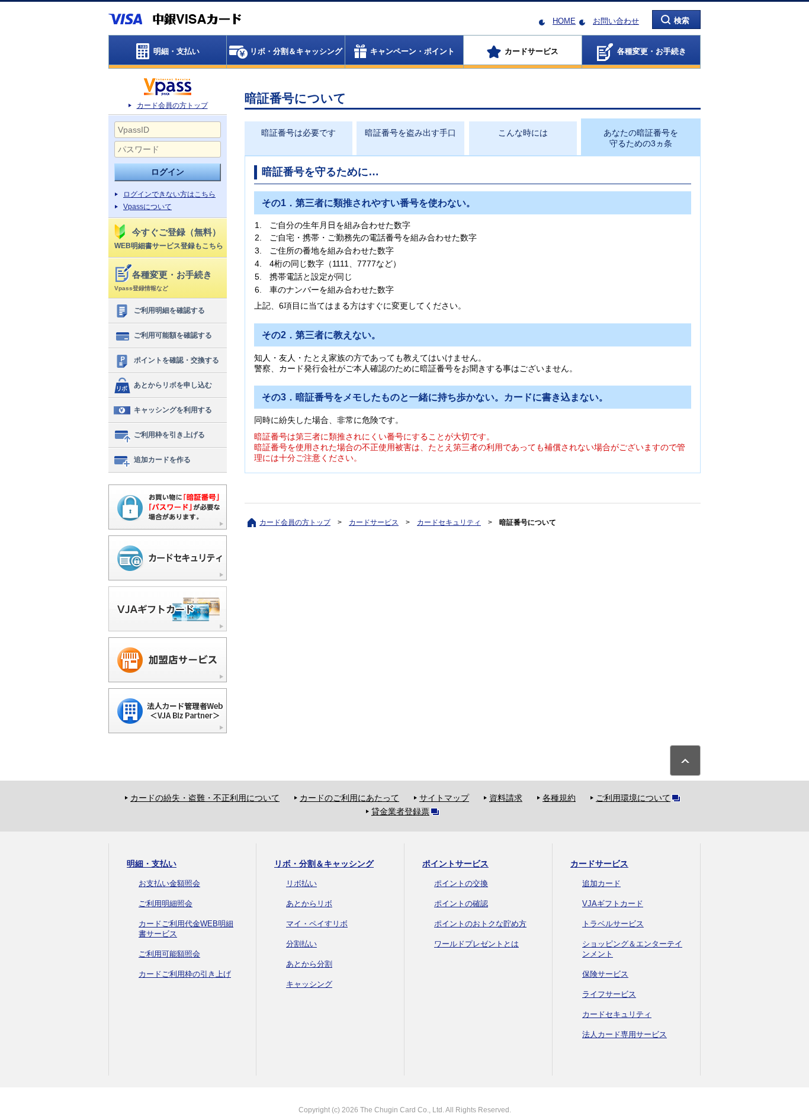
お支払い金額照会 (169, 883)
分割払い (301, 943)
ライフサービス (609, 994)
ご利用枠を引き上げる (169, 435)
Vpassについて (147, 207)
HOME (564, 21)
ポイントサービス (455, 863)
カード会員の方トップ (172, 105)
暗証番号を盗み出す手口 (410, 132)
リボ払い (301, 883)
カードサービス (374, 522)
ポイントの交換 (461, 883)
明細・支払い (151, 863)
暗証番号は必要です (298, 132)
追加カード (601, 883)
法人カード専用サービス (624, 1034)
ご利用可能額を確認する (173, 335)
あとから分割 (309, 963)
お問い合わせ (616, 21)
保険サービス (605, 974)
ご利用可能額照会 (169, 953)
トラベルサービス (613, 923)
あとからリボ (309, 903)
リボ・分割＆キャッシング (324, 863)
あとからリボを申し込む (173, 385)
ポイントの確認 (461, 903)
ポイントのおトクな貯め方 (480, 923)
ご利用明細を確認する (169, 310)
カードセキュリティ (449, 522)
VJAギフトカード (612, 903)
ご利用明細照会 (165, 903)
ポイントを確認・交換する (176, 360)
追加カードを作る (162, 459)
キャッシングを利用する (173, 410)
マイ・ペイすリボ (317, 923)
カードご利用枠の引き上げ (185, 974)
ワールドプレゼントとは (476, 943)
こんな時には (523, 132)
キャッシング (309, 984)
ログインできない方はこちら (169, 194)
